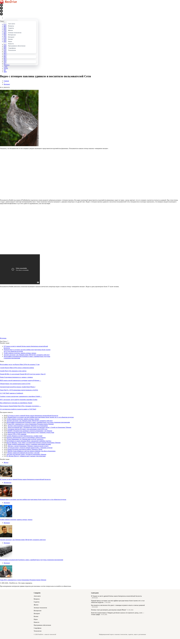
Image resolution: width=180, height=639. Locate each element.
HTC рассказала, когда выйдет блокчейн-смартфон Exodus (18, 399)
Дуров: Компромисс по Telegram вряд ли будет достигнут (25, 439)
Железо (6, 462)
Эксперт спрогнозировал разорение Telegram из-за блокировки (28, 425)
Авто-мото (37, 596)
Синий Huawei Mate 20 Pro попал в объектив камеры (17, 367)
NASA (6, 68)
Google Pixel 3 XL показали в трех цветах (13, 371)
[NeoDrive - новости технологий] (8, 3)
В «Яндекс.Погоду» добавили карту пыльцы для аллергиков (26, 456)
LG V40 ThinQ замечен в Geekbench (11, 393)
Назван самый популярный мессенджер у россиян (24, 453)
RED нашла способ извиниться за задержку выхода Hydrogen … (20, 380)
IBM (5, 71)
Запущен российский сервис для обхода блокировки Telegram (26, 454)
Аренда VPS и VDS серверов (17, 434)
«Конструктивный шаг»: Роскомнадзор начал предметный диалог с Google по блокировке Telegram (39, 427)
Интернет (7, 84)
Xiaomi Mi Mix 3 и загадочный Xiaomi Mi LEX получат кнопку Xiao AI (22, 374)
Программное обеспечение (42, 625)
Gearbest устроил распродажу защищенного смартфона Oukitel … (21, 396)
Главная (6, 81)
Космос (36, 616)
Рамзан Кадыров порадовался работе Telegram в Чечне (25, 449)
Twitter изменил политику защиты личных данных (20, 353)
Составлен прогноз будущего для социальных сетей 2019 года (27, 429)
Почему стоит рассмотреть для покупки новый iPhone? (108, 610)
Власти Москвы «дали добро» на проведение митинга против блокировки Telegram (33, 442)
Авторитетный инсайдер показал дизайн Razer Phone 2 (17, 387)
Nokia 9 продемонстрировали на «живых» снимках (16, 377)
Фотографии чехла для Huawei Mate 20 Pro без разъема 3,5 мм (19, 364)
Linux (5, 66)
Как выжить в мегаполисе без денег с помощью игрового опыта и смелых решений (118, 605)
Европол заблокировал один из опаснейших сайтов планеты (26, 437)
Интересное (7, 482)
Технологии (37, 631)
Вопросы (37, 599)
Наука (36, 619)
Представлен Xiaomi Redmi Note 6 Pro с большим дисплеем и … (20, 406)
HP (5, 70)
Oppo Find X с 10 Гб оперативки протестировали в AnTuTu (19, 390)
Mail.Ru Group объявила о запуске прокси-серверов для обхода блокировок (32, 451)
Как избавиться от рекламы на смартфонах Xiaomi (16, 403)
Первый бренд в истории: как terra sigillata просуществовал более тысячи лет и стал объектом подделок (41, 417)
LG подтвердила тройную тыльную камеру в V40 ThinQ (18, 409)
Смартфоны (37, 628)
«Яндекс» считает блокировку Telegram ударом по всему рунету (28, 446)
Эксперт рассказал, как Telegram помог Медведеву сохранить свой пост (27, 355)
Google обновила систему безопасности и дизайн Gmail (24, 436)
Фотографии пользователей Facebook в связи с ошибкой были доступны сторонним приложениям (38, 422)
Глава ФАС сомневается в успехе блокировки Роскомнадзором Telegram (31, 424)
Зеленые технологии (40, 607)
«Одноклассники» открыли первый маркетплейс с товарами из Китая (30, 447)
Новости (36, 622)
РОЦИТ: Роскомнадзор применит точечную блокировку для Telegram (30, 431)
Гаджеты (36, 602)
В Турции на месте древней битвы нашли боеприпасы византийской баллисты (33, 415)
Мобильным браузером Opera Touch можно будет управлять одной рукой (31, 432)
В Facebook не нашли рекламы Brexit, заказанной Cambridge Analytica (29, 441)
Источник (3, 338)
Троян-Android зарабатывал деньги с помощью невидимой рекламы (29, 444)
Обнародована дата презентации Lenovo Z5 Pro (15, 383)
